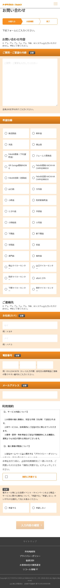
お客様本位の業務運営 (30, 565)
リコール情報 (29, 569)
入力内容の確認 (30, 525)
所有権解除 (30, 551)
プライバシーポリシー (30, 556)
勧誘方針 (30, 560)
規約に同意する (29, 476)
